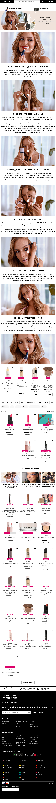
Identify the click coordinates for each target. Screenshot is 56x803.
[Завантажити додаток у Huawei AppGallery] (38, 754)
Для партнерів (32, 739)
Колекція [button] (18, 406)
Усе (3, 402)
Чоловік (41, 712)
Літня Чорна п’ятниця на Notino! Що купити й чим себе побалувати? (10, 486)
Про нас (4, 723)
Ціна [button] (12, 406)
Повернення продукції (7, 735)
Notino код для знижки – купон (21, 722)
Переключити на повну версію (11, 790)
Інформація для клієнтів (19, 736)
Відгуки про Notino (33, 726)
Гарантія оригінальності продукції (33, 723)
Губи (22, 402)
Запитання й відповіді (7, 745)
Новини (4, 741)
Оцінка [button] (44, 406)
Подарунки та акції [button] (34, 406)
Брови (16, 402)
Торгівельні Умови (20, 745)
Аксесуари (9, 402)
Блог (3, 737)
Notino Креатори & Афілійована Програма (21, 739)
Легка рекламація (33, 741)
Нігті (40, 402)
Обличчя (46, 402)
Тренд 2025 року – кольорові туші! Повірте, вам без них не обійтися (31, 485)
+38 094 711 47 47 (9, 696)
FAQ (3, 739)
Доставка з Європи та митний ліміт (21, 743)
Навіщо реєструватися (7, 743)
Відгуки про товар (33, 735)
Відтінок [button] (25, 406)
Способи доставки (33, 737)
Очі (52, 402)
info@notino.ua (5, 702)
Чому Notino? (5, 721)
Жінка (34, 712)
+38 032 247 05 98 (9, 698)
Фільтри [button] (6, 406)
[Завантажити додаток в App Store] (28, 754)
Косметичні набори (31, 402)
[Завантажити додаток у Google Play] (18, 754)
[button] (2, 2)
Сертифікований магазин (20, 725)
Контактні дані (14, 702)
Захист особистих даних (33, 744)
